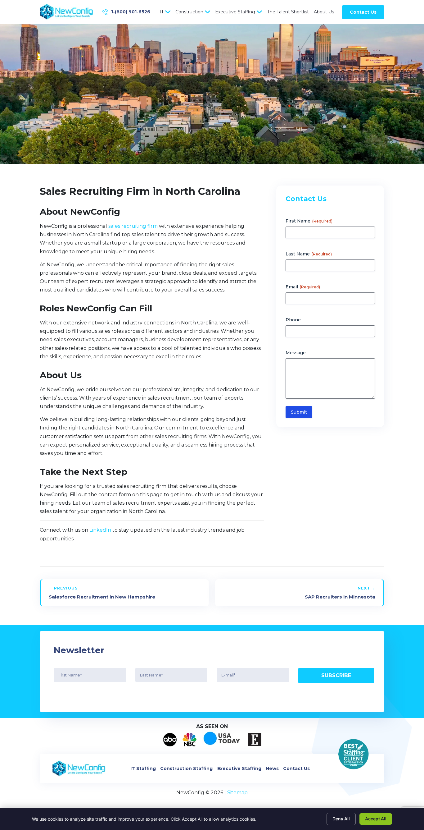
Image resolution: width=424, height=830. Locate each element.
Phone (293, 320)
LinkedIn (100, 530)
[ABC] (170, 739)
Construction (189, 12)
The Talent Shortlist (288, 12)
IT (162, 12)
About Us (324, 12)
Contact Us (363, 12)
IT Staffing (143, 768)
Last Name (309, 254)
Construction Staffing (186, 768)
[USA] (222, 739)
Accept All (375, 818)
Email (303, 287)
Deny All (341, 818)
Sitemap (237, 793)
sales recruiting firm (133, 226)
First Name (309, 221)
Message (296, 352)
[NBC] (189, 739)
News (272, 768)
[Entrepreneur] (254, 739)
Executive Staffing (235, 12)
